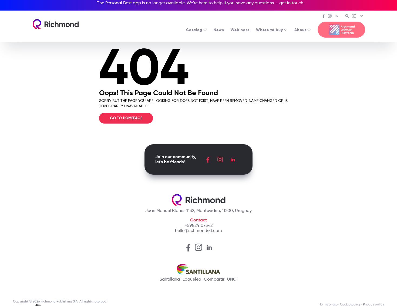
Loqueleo (192, 279)
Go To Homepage (126, 117)
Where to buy (269, 29)
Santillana (170, 279)
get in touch (291, 2)
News (219, 29)
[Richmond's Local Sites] (357, 16)
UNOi (232, 279)
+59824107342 (199, 225)
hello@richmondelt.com (198, 230)
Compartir (214, 279)
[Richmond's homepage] (55, 24)
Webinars (240, 29)
